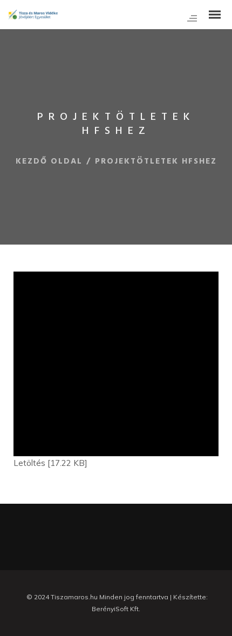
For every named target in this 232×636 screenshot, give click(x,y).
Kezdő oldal (49, 161)
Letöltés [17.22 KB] (50, 463)
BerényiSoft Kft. (116, 609)
